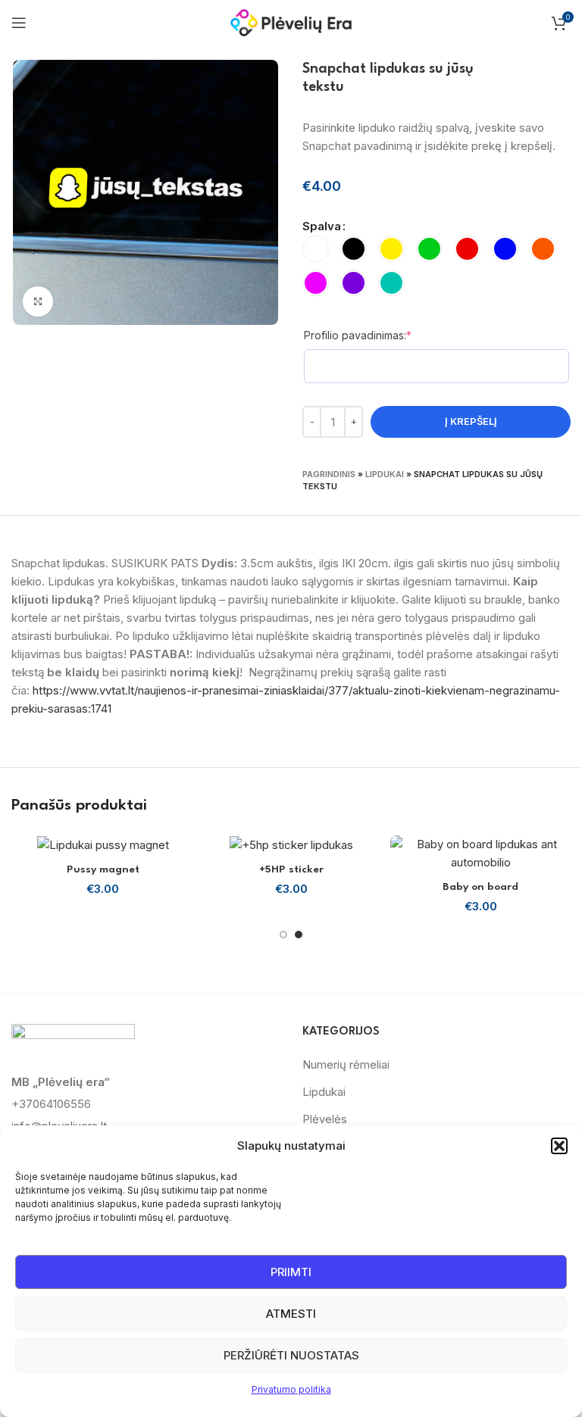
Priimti (291, 1272)
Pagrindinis (328, 474)
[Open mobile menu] (19, 23)
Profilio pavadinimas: (383, 335)
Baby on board (480, 887)
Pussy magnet (103, 869)
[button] (559, 1145)
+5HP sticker (291, 869)
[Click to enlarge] (38, 301)
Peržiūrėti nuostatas (291, 1355)
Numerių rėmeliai (346, 1064)
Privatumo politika (291, 1389)
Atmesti (291, 1313)
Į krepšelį (471, 421)
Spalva (321, 226)
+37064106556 (51, 1104)
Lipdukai (384, 474)
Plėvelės (324, 1119)
